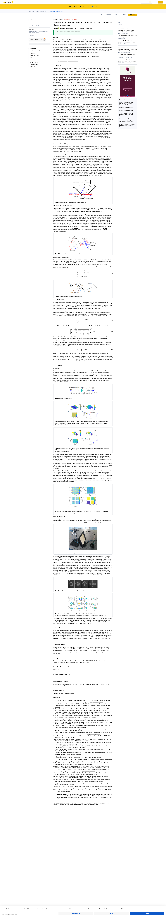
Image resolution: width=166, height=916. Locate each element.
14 (81, 95)
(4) (112, 349)
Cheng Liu (55, 28)
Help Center (36, 2)
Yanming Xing (68, 28)
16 (63, 104)
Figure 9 (107, 557)
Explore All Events (92, 6)
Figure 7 (65, 480)
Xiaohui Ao (73, 28)
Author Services (57, 2)
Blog (42, 2)
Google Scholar (94, 702)
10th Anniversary (48, 2)
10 (75, 91)
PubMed (57, 707)
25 (99, 211)
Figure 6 (99, 374)
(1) (112, 273)
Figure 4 (61, 372)
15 (72, 99)
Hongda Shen (81, 28)
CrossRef (100, 702)
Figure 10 (109, 562)
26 (101, 211)
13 (90, 94)
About (31, 2)
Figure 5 (91, 374)
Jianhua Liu (62, 28)
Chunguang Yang (88, 28)
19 (79, 104)
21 (59, 109)
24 (107, 116)
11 (68, 92)
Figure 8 (95, 520)
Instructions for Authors (22, 2)
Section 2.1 (57, 342)
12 (69, 92)
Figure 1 (55, 159)
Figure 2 (84, 217)
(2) (112, 320)
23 (59, 114)
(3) (112, 331)
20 (81, 104)
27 (58, 218)
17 (64, 104)
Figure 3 (72, 259)
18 (78, 104)
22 (57, 114)
